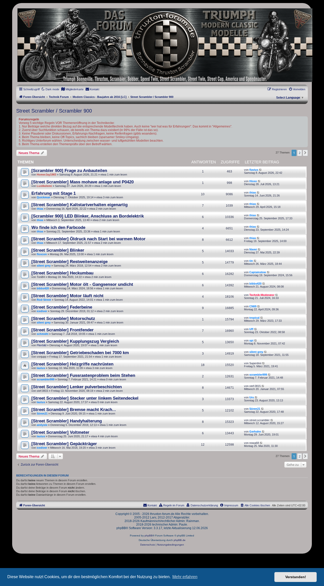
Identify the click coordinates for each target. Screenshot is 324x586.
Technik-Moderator (261, 294)
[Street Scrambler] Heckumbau (62, 273)
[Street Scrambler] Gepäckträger (64, 443)
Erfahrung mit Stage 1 (53, 193)
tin (251, 260)
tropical (254, 317)
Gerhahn (255, 431)
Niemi (253, 249)
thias (252, 192)
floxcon (42, 254)
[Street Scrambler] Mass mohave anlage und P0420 (82, 182)
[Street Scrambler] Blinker (57, 250)
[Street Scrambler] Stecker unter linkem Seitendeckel (84, 398)
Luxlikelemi (44, 185)
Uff (251, 329)
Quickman (43, 197)
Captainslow (257, 272)
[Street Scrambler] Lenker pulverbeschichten (76, 386)
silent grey (44, 265)
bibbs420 (43, 288)
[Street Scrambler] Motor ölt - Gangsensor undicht (82, 284)
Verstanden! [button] (295, 577)
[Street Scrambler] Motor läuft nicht (67, 295)
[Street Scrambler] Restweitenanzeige (69, 261)
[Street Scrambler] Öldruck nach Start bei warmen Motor (88, 238)
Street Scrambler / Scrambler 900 (54, 111)
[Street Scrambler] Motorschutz (63, 318)
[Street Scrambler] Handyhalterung (66, 421)
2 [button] (299, 152)
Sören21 (42, 413)
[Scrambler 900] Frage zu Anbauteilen (69, 170)
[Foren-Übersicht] (162, 45)
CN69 (252, 306)
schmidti (42, 333)
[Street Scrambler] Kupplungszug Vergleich (75, 341)
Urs (251, 397)
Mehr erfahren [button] (184, 577)
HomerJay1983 (46, 174)
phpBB (149, 535)
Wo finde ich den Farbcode (58, 227)
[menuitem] (72, 89)
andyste (42, 424)
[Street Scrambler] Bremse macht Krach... (73, 409)
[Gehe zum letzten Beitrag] (260, 169)
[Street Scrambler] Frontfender (62, 330)
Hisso (253, 181)
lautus (41, 368)
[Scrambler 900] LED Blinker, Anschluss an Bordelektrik (87, 216)
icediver (42, 311)
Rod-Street (44, 299)
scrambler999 (45, 379)
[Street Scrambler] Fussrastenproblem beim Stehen (83, 375)
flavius (253, 169)
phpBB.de (180, 540)
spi (251, 340)
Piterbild (41, 345)
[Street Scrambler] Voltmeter (60, 432)
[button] (305, 153)
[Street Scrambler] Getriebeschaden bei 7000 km (80, 352)
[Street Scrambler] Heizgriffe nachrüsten (72, 364)
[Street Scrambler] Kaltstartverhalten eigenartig (79, 204)
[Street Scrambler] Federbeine (61, 307)
